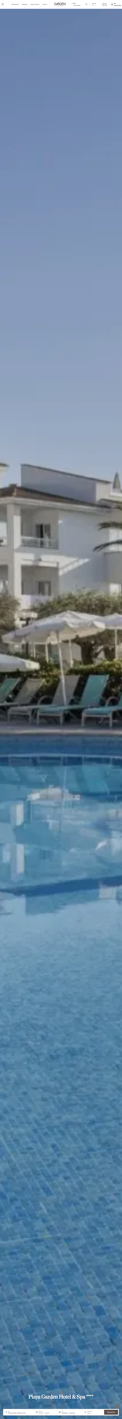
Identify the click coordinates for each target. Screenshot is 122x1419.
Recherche (111, 1412)
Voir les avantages (108, 1406)
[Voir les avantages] (116, 1406)
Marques (24, 4)
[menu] (3, 4)
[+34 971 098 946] (100, 4)
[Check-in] (90, 4)
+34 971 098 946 (104, 4)
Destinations (15, 4)
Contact (44, 4)
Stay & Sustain (34, 4)
